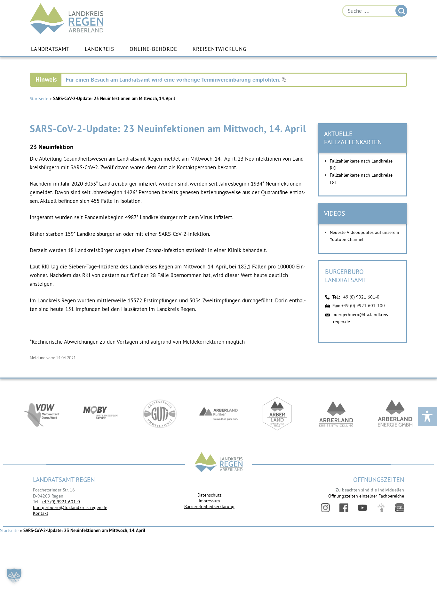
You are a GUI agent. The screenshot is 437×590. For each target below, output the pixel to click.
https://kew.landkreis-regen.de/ (336, 414)
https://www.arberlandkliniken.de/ (218, 414)
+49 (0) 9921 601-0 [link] (61, 502)
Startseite (39, 98)
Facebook (343, 507)
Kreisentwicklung (219, 48)
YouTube (362, 507)
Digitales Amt (381, 507)
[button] (14, 576)
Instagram (325, 507)
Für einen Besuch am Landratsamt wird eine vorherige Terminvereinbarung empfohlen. (174, 79)
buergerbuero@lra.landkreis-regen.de (70, 507)
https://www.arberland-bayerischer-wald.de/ (277, 414)
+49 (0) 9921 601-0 (360, 297)
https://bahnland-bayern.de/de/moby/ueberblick (101, 414)
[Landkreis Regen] (218, 463)
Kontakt (40, 513)
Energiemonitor (399, 507)
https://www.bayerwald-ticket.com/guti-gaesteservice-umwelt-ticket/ (159, 414)
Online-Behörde (153, 48)
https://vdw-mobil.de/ (42, 414)
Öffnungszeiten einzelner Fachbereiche (366, 496)
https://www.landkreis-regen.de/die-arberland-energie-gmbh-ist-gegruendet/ (395, 414)
